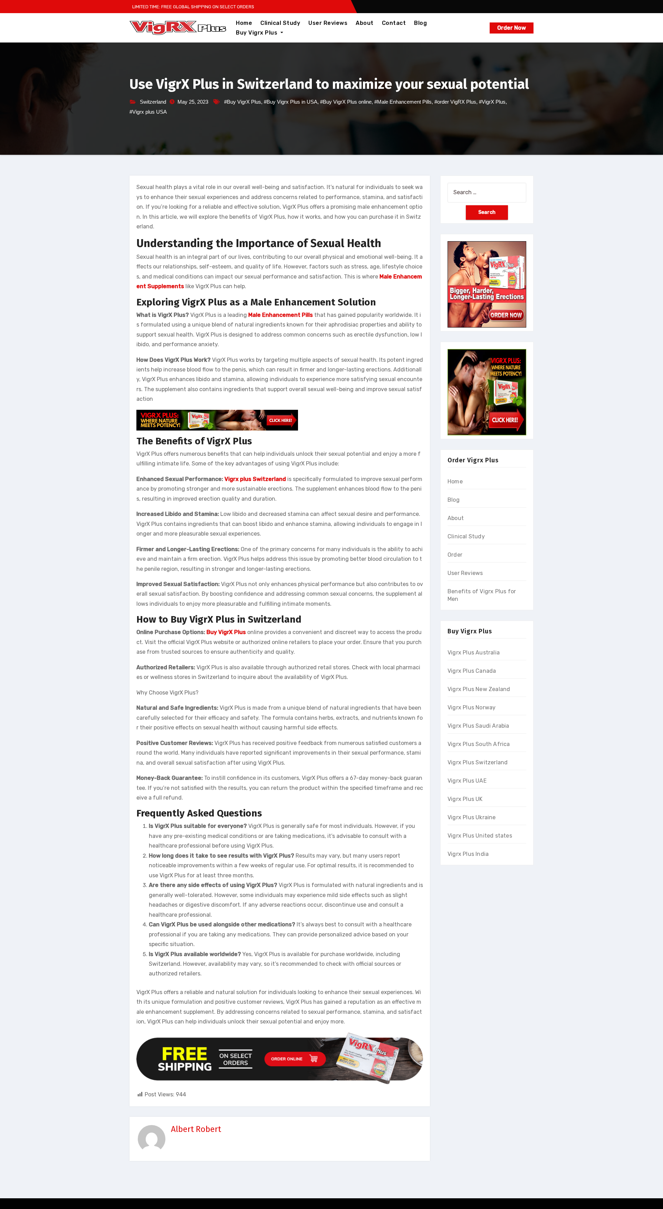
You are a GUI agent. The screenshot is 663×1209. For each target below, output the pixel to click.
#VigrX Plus (492, 102)
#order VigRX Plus (455, 102)
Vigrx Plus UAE (467, 780)
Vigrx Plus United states (480, 835)
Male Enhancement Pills (280, 315)
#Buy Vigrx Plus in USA (290, 102)
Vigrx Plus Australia (474, 652)
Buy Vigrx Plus (257, 32)
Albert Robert (196, 1129)
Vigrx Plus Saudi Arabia (478, 725)
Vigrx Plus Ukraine (472, 817)
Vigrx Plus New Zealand (479, 689)
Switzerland (153, 102)
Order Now (511, 28)
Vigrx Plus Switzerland (478, 762)
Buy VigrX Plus (226, 632)
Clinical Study (280, 23)
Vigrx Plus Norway (472, 707)
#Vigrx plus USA (148, 112)
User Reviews (327, 23)
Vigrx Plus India (468, 854)
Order (455, 554)
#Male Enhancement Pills (403, 102)
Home (244, 23)
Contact (394, 23)
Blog (420, 23)
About (365, 23)
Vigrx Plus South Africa (479, 744)
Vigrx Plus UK (465, 799)
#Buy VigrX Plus (242, 102)
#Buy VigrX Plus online (346, 102)
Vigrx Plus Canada (472, 671)
